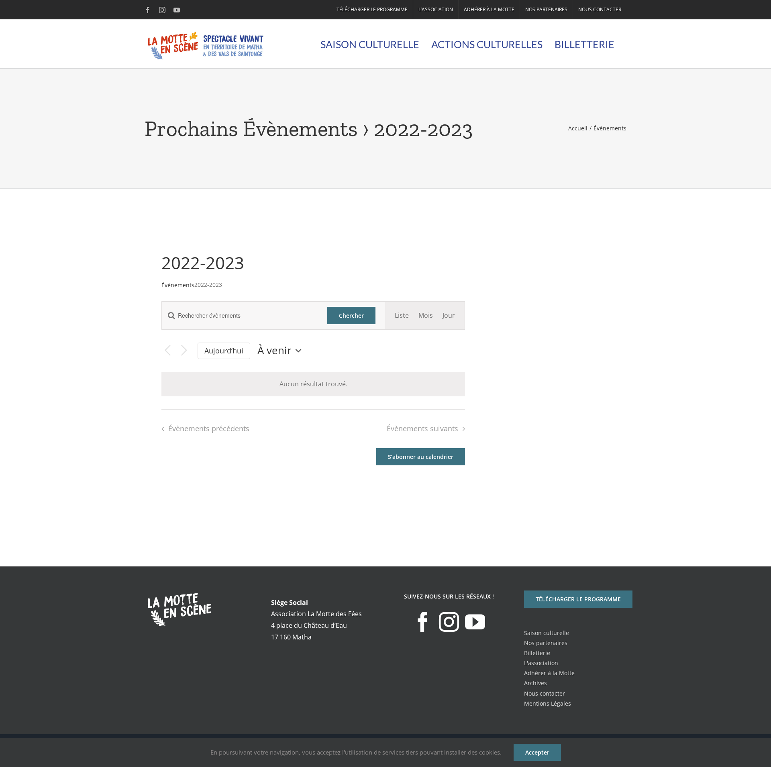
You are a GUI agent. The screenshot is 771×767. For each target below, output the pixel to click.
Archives (535, 683)
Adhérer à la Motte (549, 673)
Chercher (351, 315)
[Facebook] (423, 622)
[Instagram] (449, 622)
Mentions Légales (547, 703)
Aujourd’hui (223, 350)
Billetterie (537, 653)
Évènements (177, 285)
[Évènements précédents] (167, 351)
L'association (541, 663)
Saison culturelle (546, 633)
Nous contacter (544, 693)
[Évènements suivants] (184, 351)
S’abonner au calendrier (420, 456)
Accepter (537, 752)
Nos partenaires (545, 643)
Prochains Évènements (251, 129)
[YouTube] (475, 622)
